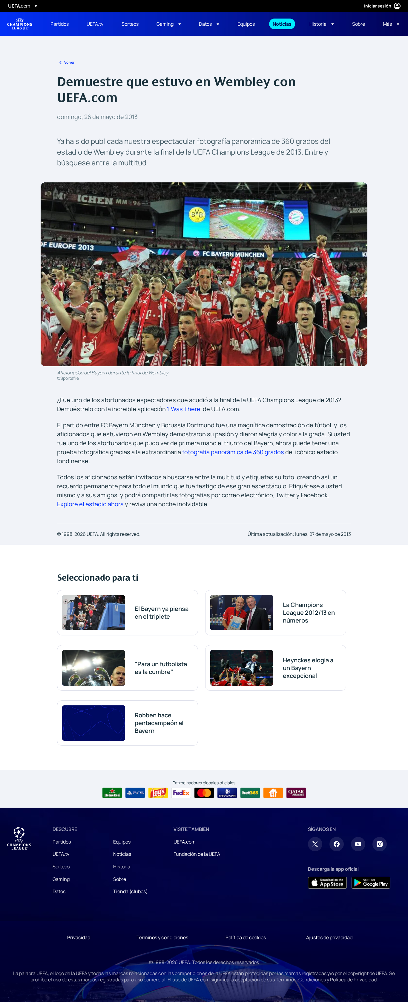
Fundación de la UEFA (197, 854)
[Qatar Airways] (296, 793)
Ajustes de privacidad (329, 937)
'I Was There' (184, 409)
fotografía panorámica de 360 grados (233, 452)
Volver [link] (69, 62)
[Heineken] (112, 793)
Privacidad (78, 937)
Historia (121, 866)
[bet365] (250, 793)
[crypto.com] (227, 793)
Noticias (122, 854)
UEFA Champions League (19, 24)
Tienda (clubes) (130, 891)
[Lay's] (158, 793)
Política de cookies (246, 937)
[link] (60, 24)
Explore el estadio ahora (90, 504)
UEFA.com (185, 841)
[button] (169, 24)
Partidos (62, 841)
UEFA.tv (61, 854)
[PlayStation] (135, 793)
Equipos (122, 841)
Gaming (61, 879)
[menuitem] (61, 24)
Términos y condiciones (162, 937)
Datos (59, 891)
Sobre (119, 879)
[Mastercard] (204, 793)
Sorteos (61, 866)
